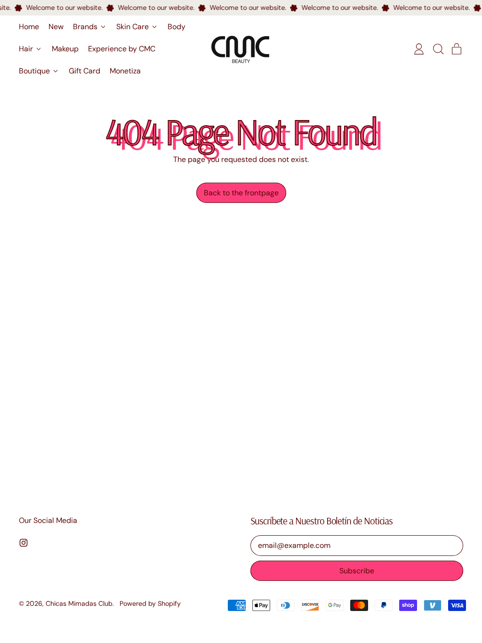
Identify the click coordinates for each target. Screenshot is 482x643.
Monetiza (125, 71)
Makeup (65, 49)
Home (29, 27)
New (56, 27)
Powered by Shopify (150, 603)
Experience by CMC (121, 49)
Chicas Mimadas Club (79, 603)
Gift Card (84, 71)
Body (176, 27)
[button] (437, 49)
